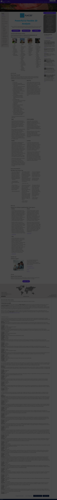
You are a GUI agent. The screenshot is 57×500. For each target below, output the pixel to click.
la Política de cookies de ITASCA (14, 312)
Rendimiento (4, 361)
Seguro (5, 390)
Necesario (5, 316)
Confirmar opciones (37, 495)
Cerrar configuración (28, 495)
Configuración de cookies (19, 495)
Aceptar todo (46, 495)
